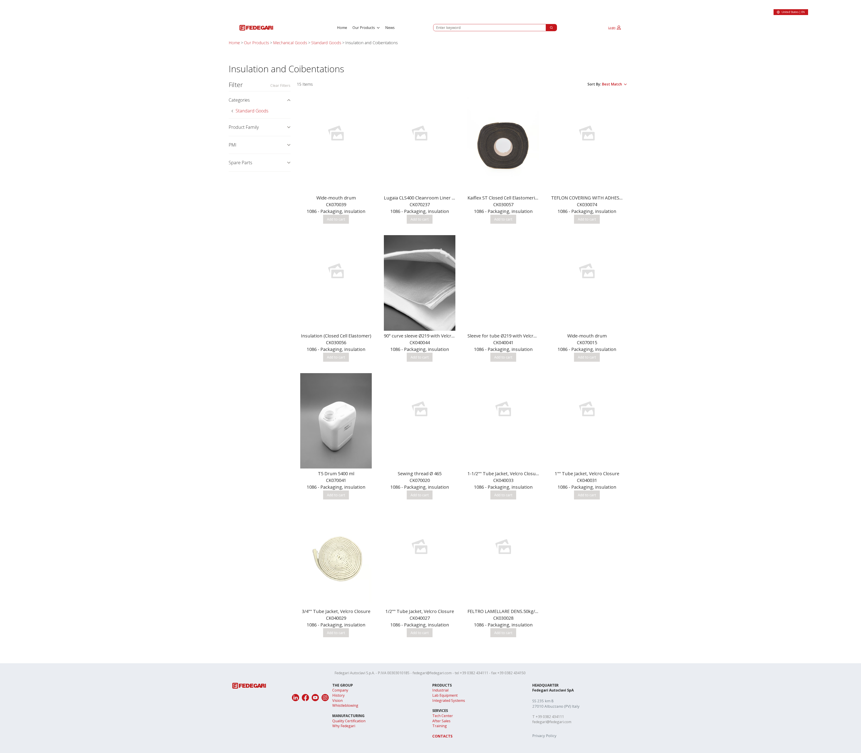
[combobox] (487, 27)
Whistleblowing (345, 705)
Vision (337, 700)
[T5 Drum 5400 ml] (336, 420)
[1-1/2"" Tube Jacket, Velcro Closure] (503, 409)
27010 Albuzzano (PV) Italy (556, 706)
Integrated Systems (448, 700)
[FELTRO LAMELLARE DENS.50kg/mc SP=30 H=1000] (503, 546)
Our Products (363, 27)
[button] (615, 28)
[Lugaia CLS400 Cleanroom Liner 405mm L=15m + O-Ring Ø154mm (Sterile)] (419, 133)
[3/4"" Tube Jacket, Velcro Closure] (336, 558)
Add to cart (336, 219)
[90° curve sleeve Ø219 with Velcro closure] (419, 283)
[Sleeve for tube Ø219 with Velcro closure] (503, 238)
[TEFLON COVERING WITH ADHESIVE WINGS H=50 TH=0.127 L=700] (587, 133)
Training (439, 725)
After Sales (441, 720)
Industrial (440, 690)
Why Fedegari (343, 725)
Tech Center (442, 715)
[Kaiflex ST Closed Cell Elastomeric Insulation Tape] (503, 145)
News (390, 27)
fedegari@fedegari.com (432, 672)
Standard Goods (326, 42)
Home (342, 27)
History (338, 695)
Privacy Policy (544, 735)
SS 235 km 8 (543, 700)
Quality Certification (348, 720)
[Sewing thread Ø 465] (419, 409)
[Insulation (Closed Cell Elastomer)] (336, 271)
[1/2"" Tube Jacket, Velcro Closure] (419, 546)
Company (340, 690)
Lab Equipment (445, 695)
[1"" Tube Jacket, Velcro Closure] (587, 409)
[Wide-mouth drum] (336, 133)
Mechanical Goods (290, 42)
